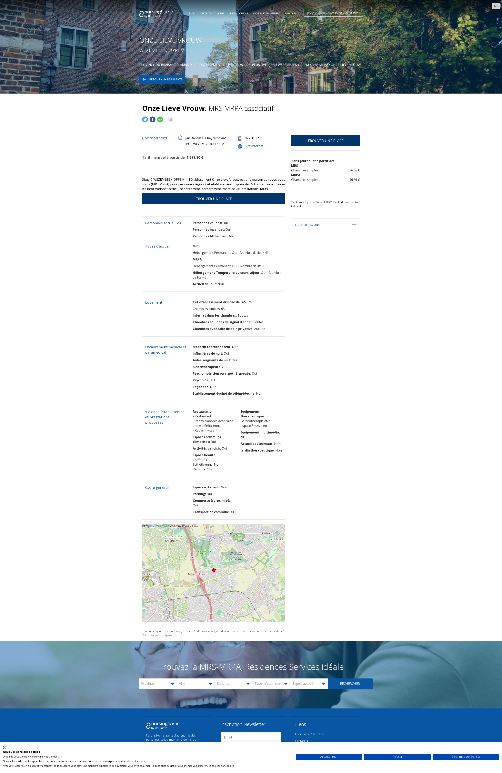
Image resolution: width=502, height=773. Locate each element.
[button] (158, 683)
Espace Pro (292, 13)
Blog (192, 13)
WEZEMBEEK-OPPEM (293, 65)
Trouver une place (214, 198)
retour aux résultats (165, 79)
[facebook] (153, 117)
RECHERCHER (350, 683)
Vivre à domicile (238, 13)
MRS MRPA (320, 65)
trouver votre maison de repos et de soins (333, 12)
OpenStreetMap (157, 526)
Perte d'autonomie (212, 13)
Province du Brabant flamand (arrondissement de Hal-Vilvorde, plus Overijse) (207, 65)
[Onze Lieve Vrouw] (145, 117)
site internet (254, 146)
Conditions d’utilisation (309, 734)
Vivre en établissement (266, 13)
